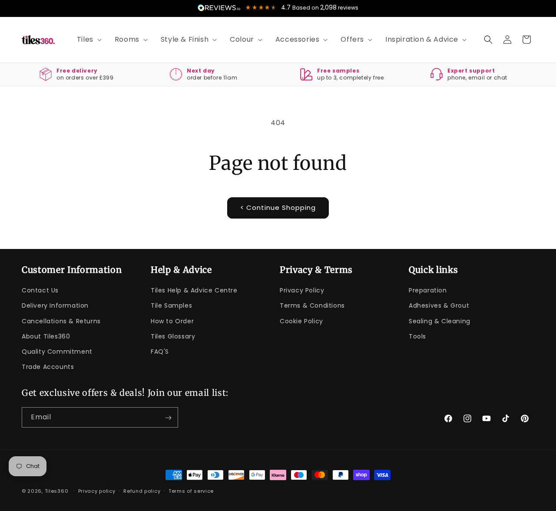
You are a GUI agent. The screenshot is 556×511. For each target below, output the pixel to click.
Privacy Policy (302, 290)
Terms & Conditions (312, 305)
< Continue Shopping (278, 207)
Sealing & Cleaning (439, 321)
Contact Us (40, 290)
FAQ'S (160, 351)
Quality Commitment (57, 351)
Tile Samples (171, 305)
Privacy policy (97, 490)
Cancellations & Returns (61, 321)
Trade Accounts (48, 366)
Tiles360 (57, 491)
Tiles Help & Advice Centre (194, 290)
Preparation (428, 290)
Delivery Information (55, 305)
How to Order (172, 321)
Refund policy (141, 490)
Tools (417, 336)
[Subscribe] (168, 418)
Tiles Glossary (173, 336)
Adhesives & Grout (439, 305)
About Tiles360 (46, 336)
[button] (86, 40)
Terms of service (191, 490)
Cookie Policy (301, 321)
